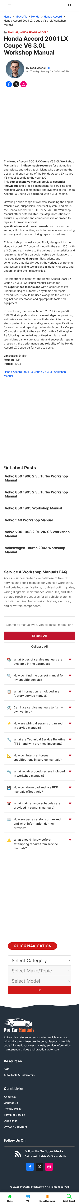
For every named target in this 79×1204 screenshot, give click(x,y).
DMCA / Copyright (15, 1126)
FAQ (6, 1069)
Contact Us (11, 1102)
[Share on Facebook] (9, 84)
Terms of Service (14, 1114)
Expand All (39, 636)
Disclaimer (10, 1120)
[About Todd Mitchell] (15, 69)
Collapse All (39, 646)
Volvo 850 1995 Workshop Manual (33, 508)
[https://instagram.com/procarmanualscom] (49, 1167)
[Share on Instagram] (23, 84)
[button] (69, 5)
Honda (24, 32)
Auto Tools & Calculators (19, 1075)
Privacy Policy (12, 1108)
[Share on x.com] (16, 84)
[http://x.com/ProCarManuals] (39, 1167)
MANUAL (13, 32)
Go (39, 990)
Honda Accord (38, 32)
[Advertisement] (39, 124)
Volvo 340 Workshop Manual (29, 520)
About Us (10, 1096)
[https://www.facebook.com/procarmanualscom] (30, 1167)
